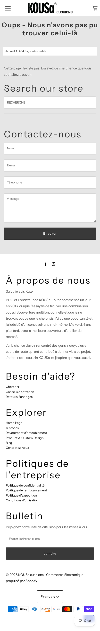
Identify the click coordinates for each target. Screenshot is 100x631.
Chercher (12, 387)
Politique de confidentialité (25, 485)
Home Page (14, 423)
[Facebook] (46, 264)
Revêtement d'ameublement (26, 433)
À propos (12, 428)
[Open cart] (95, 8)
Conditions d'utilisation (22, 500)
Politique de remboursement (26, 490)
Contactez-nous (17, 447)
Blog (9, 443)
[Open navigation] (7, 8)
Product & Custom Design (25, 438)
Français (48, 596)
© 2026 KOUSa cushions (25, 575)
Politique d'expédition (21, 495)
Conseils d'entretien (20, 392)
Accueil (10, 51)
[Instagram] (53, 264)
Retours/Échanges (19, 397)
